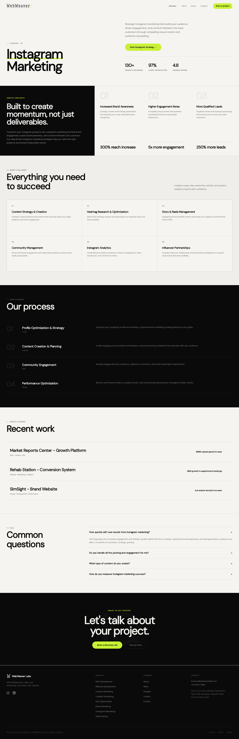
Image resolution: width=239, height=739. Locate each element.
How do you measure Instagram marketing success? (160, 574)
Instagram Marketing (105, 711)
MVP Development (104, 681)
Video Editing (102, 716)
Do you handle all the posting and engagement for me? (160, 553)
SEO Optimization (104, 701)
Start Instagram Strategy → (143, 47)
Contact (146, 701)
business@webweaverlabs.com (204, 681)
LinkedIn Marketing (105, 696)
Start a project (223, 6)
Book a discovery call (107, 645)
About (193, 6)
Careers (147, 696)
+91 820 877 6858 (198, 684)
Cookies (229, 732)
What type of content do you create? (160, 563)
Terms (220, 732)
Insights (204, 6)
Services (173, 6)
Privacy (212, 732)
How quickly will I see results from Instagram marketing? (160, 532)
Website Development (106, 686)
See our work (136, 645)
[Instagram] (8, 693)
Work (184, 6)
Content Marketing (104, 691)
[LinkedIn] (14, 693)
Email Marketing (103, 706)
